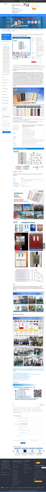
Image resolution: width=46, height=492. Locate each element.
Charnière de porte (5, 44)
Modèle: (32, 38)
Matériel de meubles (16, 482)
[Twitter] (35, 4)
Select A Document (6, 116)
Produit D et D (31, 65)
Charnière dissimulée (6, 54)
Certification (36, 65)
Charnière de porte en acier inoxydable (7, 50)
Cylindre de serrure (5, 79)
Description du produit (16, 65)
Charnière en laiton (6, 69)
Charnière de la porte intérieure (7, 70)
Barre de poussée (16, 467)
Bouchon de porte (5, 88)
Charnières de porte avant (27, 409)
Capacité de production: (33, 57)
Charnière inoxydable (37, 407)
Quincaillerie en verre (5, 97)
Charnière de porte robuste (7, 59)
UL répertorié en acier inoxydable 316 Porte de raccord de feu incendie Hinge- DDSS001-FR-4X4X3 (18, 455)
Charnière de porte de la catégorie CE (7, 49)
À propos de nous (26, 464)
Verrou (14, 468)
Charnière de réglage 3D (7, 55)
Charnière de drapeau (6, 61)
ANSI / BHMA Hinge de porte (7, 47)
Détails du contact (16, 67)
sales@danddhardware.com (6, 474)
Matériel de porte (26, 466)
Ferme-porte (4, 85)
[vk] (37, 5)
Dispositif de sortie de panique (7, 74)
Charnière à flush (5, 62)
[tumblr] (32, 4)
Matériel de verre (15, 479)
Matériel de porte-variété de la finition (7, 41)
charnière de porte (30, 407)
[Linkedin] (34, 4)
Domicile (25, 462)
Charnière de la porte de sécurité (7, 58)
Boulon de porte (4, 91)
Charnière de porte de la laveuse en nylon (19, 407)
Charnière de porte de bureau (17, 412)
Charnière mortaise (6, 51)
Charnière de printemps (6, 57)
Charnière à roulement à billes (7, 53)
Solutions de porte (27, 472)
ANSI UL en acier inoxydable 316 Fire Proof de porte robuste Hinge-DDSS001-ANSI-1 (25, 455)
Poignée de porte (5, 82)
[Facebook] (37, 4)
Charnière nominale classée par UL (7, 46)
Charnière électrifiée (6, 63)
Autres (14, 485)
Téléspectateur (4, 94)
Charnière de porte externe (17, 409)
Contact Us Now (6, 132)
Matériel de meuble (5, 103)
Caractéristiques (24, 65)
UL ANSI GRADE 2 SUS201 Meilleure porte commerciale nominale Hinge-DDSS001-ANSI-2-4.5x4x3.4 (32, 455)
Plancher (35, 490)
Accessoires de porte (5, 100)
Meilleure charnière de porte (36, 409)
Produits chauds (15, 484)
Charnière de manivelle (6, 66)
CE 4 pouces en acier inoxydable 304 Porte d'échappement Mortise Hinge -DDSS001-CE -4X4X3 (39, 455)
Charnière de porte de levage (7, 65)
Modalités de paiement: (33, 53)
